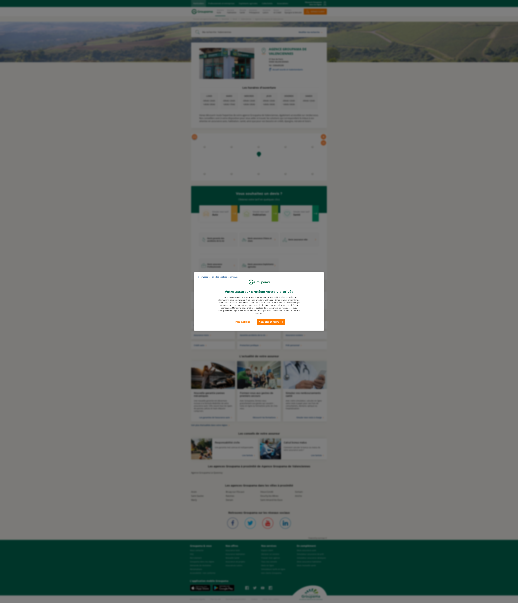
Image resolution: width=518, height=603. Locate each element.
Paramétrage (242, 322)
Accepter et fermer (269, 322)
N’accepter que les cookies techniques (219, 277)
